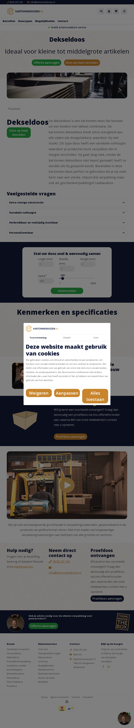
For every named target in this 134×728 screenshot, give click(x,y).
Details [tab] (67, 337)
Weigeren (39, 393)
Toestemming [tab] (38, 337)
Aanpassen (67, 393)
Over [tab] (96, 337)
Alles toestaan (95, 396)
